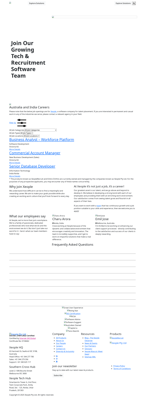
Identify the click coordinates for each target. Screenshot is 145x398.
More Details (14, 149)
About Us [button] (85, 3)
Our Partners (90, 346)
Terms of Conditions (122, 368)
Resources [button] (73, 3)
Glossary (88, 348)
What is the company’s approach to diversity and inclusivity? (36, 283)
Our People (61, 343)
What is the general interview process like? (28, 289)
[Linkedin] (57, 356)
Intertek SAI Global (28, 338)
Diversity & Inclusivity (65, 351)
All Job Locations (16, 136)
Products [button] (62, 3)
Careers (59, 346)
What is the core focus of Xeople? (24, 250)
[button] (18, 122)
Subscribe (58, 375)
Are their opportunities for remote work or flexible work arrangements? (41, 257)
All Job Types (14, 133)
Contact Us (97, 3)
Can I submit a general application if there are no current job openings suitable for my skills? (51, 276)
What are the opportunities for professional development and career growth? (44, 296)
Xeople (53, 111)
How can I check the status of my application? (30, 270)
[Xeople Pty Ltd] (17, 334)
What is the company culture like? (24, 303)
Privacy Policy (119, 366)
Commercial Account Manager (34, 152)
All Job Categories (16, 130)
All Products (61, 338)
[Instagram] (57, 358)
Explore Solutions (36, 3)
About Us (60, 340)
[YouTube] (57, 361)
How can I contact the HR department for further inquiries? (36, 263)
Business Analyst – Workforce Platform (41, 139)
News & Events (91, 343)
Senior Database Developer (32, 166)
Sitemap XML (90, 357)
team (99, 205)
